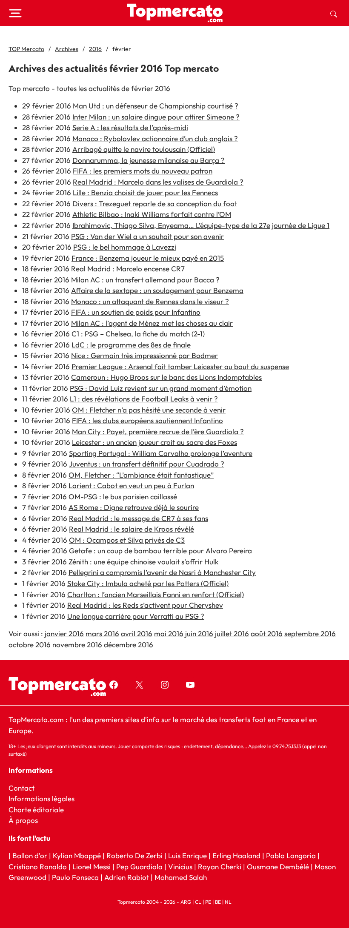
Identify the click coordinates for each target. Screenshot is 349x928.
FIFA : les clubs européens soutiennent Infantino (147, 420)
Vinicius (180, 866)
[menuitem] (333, 13)
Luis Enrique (187, 855)
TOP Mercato (26, 49)
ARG (185, 902)
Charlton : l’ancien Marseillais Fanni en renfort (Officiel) (155, 594)
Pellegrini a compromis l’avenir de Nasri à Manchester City (162, 572)
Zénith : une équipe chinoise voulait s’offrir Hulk (143, 561)
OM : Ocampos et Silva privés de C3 (127, 539)
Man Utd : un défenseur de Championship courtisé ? (155, 105)
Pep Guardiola (139, 866)
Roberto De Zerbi (134, 855)
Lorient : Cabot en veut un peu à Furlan (131, 485)
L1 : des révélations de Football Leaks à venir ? (144, 398)
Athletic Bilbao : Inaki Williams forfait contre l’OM (151, 214)
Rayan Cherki (219, 866)
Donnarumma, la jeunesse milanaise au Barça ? (148, 160)
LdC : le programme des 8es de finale (131, 344)
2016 (95, 49)
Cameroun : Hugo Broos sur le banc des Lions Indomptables (166, 377)
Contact (21, 787)
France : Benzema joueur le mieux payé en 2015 (148, 257)
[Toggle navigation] (15, 13)
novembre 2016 (77, 644)
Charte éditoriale (36, 809)
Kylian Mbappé (77, 855)
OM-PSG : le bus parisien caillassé (123, 496)
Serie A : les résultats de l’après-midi (130, 127)
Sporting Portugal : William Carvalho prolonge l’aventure (160, 453)
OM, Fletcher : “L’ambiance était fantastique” (141, 474)
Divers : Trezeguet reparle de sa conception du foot (154, 203)
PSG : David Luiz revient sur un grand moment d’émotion (161, 388)
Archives (66, 49)
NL (228, 902)
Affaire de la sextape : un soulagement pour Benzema (157, 290)
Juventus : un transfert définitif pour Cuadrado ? (146, 463)
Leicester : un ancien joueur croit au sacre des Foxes (154, 442)
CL (198, 902)
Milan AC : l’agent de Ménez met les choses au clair (152, 323)
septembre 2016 (310, 633)
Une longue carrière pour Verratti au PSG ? (135, 616)
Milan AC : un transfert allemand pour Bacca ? (145, 279)
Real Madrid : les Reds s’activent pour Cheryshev (145, 605)
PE (208, 902)
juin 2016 (199, 633)
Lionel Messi (91, 866)
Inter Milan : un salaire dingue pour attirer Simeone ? (156, 116)
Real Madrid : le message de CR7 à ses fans (138, 518)
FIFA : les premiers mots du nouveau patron (142, 170)
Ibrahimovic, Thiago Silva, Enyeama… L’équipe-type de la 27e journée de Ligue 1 (200, 225)
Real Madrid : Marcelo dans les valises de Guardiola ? (158, 181)
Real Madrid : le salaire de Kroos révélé (131, 528)
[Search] (333, 13)
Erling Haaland (236, 855)
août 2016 (267, 633)
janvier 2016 (64, 633)
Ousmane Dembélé (278, 866)
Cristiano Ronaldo (38, 866)
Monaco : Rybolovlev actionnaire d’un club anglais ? (155, 138)
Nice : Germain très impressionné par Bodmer (144, 355)
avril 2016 (136, 633)
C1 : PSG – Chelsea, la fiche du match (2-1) (138, 333)
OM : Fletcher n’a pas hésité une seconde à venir (149, 409)
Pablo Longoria (291, 855)
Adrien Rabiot (126, 877)
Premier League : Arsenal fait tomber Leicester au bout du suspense (180, 366)
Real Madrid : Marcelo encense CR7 (128, 268)
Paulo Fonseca (75, 877)
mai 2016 (168, 633)
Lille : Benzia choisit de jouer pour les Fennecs (145, 192)
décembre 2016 (128, 644)
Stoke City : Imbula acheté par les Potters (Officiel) (148, 583)
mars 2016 (102, 633)
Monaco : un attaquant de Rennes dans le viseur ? (150, 301)
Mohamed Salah (180, 877)
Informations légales (41, 798)
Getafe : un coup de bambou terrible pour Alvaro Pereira (160, 550)
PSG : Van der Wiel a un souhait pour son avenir (147, 236)
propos (26, 820)
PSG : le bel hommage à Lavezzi (124, 246)
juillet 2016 (232, 633)
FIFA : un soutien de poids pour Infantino (135, 311)
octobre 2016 (30, 644)
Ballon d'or (29, 855)
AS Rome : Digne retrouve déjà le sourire (134, 507)
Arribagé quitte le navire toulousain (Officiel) (143, 149)
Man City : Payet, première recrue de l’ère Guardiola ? (158, 431)
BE (218, 902)
